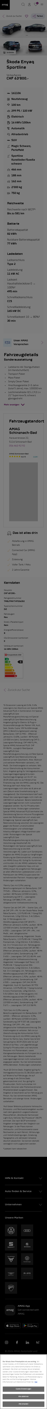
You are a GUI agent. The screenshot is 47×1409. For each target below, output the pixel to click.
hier (36, 1382)
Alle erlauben (23, 1404)
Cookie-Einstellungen (23, 1389)
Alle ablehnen (23, 1396)
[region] (23, 1381)
